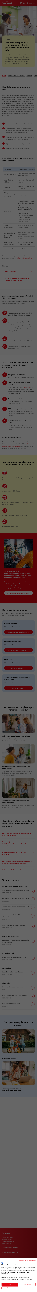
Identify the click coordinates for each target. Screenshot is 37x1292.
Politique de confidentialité (27, 1260)
